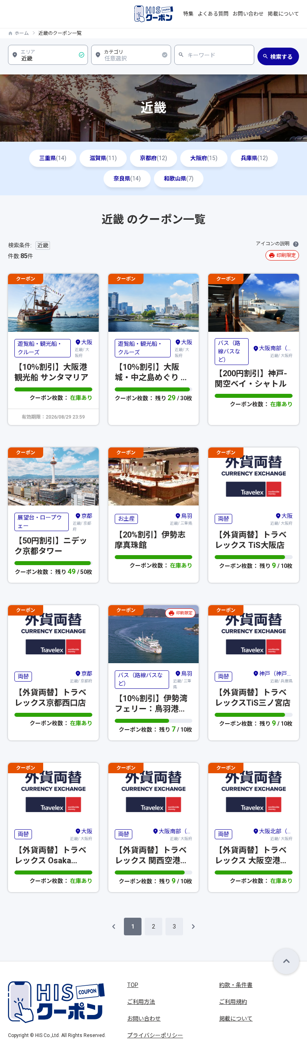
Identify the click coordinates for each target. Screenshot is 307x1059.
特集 (188, 14)
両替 (223, 518)
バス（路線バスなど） (229, 351)
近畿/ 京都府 (82, 522)
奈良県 (127, 178)
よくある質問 (213, 14)
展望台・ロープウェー (40, 521)
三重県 (52, 158)
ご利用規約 (233, 1002)
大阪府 (203, 158)
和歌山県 (178, 178)
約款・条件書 (236, 985)
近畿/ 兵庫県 (276, 676)
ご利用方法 (141, 1002)
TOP (132, 985)
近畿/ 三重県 (181, 519)
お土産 (126, 518)
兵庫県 (254, 158)
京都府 (153, 158)
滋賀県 (103, 158)
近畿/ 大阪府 (83, 348)
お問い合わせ (248, 14)
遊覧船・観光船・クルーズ (40, 348)
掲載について (283, 14)
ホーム (21, 33)
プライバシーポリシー (155, 1035)
